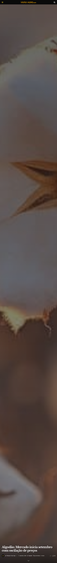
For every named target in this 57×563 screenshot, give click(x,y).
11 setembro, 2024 (22, 555)
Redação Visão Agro (11, 555)
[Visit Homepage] (28, 2)
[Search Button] (54, 2)
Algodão (30, 555)
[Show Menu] (2, 2)
